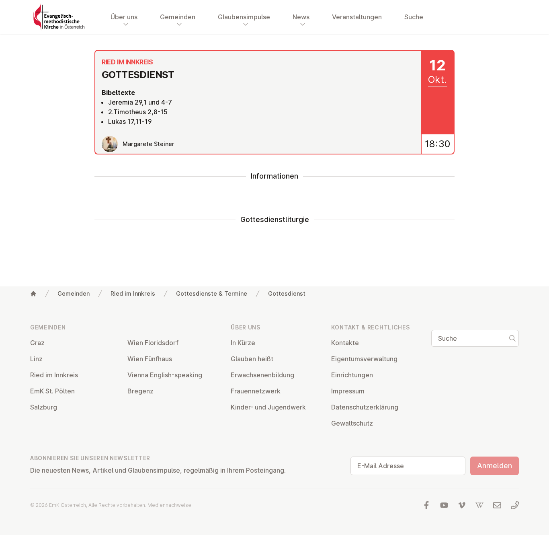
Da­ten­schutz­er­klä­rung (364, 407)
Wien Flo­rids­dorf (152, 343)
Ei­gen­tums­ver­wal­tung (364, 359)
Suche (413, 17)
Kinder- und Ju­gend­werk (268, 407)
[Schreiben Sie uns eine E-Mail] (497, 505)
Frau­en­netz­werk (256, 391)
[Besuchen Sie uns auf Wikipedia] (479, 505)
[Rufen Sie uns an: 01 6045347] (515, 505)
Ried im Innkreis (133, 293)
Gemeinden (73, 293)
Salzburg (43, 407)
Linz (36, 359)
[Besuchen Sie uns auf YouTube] (444, 505)
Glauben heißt (252, 359)
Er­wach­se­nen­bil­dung (262, 375)
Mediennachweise (169, 505)
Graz (37, 343)
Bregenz (140, 391)
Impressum (348, 391)
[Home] (33, 293)
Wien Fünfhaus (149, 359)
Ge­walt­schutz (352, 423)
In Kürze (243, 343)
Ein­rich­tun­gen (352, 375)
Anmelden (494, 465)
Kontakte (345, 343)
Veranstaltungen (357, 17)
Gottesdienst (286, 293)
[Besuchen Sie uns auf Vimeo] (462, 505)
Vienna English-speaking (164, 375)
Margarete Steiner (148, 143)
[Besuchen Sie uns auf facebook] (426, 505)
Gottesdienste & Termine (211, 293)
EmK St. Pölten (52, 391)
